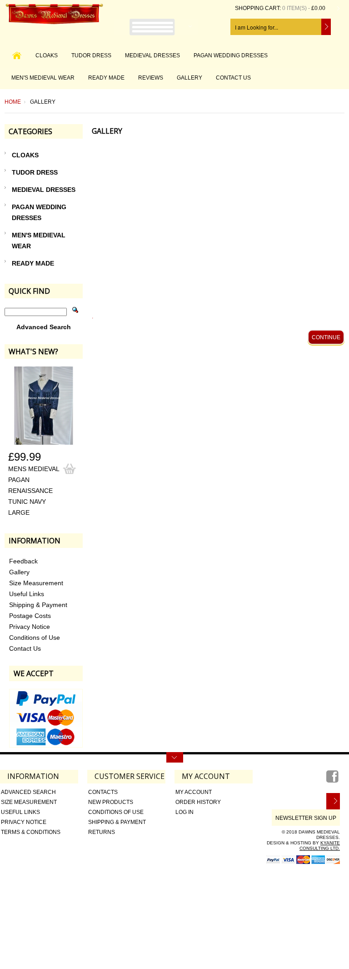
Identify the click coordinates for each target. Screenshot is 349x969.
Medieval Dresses (152, 55)
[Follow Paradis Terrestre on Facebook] (333, 780)
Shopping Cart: (258, 8)
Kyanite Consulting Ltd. (319, 845)
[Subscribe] (333, 801)
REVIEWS (150, 78)
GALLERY (189, 78)
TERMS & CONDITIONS (30, 832)
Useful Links (20, 812)
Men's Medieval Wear (43, 78)
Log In (184, 812)
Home (13, 102)
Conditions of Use (116, 812)
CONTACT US (233, 78)
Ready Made (106, 78)
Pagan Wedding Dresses (231, 55)
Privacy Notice (23, 822)
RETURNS (101, 832)
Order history (198, 802)
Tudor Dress (91, 55)
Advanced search (28, 792)
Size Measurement (29, 802)
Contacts (103, 792)
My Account (193, 792)
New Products (110, 802)
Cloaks (46, 55)
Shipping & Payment (117, 822)
